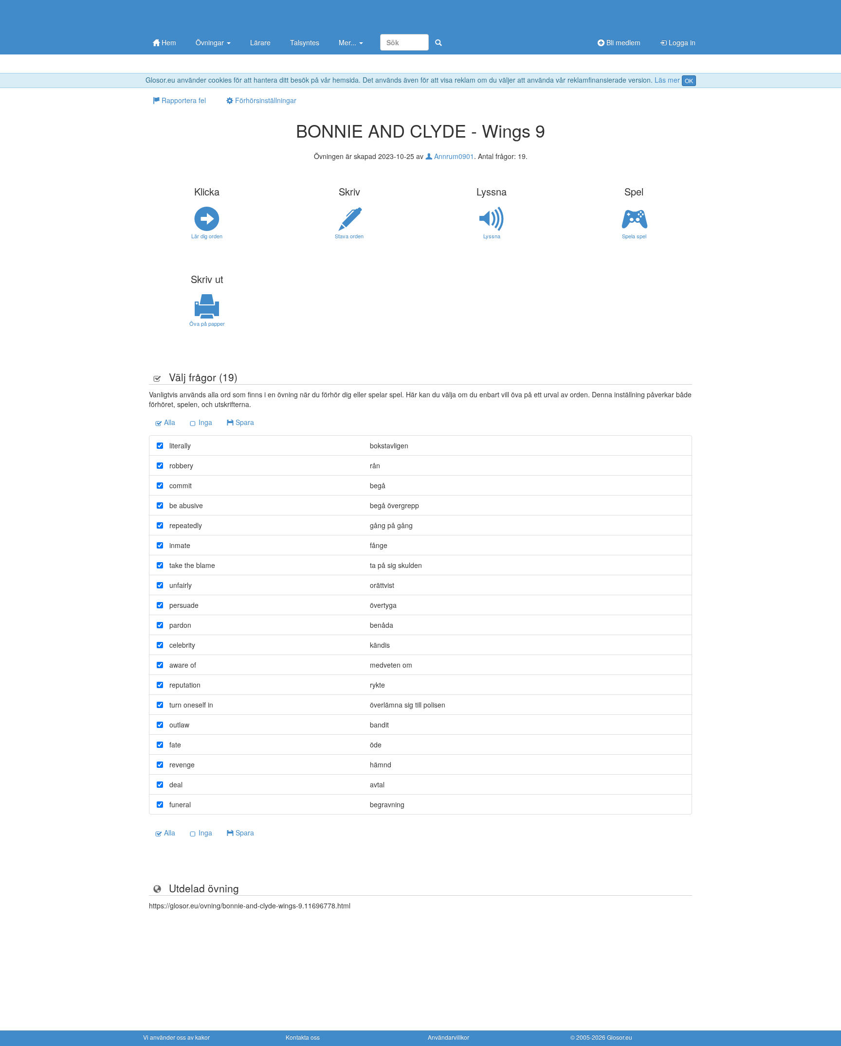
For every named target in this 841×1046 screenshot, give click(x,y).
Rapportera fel (183, 100)
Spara (244, 422)
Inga (204, 422)
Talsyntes (304, 42)
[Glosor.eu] (194, 15)
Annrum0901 (453, 156)
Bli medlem (622, 42)
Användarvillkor (448, 1037)
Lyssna (491, 236)
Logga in (681, 42)
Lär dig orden (206, 236)
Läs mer (667, 80)
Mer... (348, 42)
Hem (168, 42)
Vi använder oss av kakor (176, 1037)
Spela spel (634, 236)
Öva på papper (207, 323)
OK (689, 80)
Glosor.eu (619, 1037)
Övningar (211, 42)
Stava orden (349, 236)
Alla (168, 422)
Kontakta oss (303, 1037)
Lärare (260, 42)
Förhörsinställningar (264, 100)
